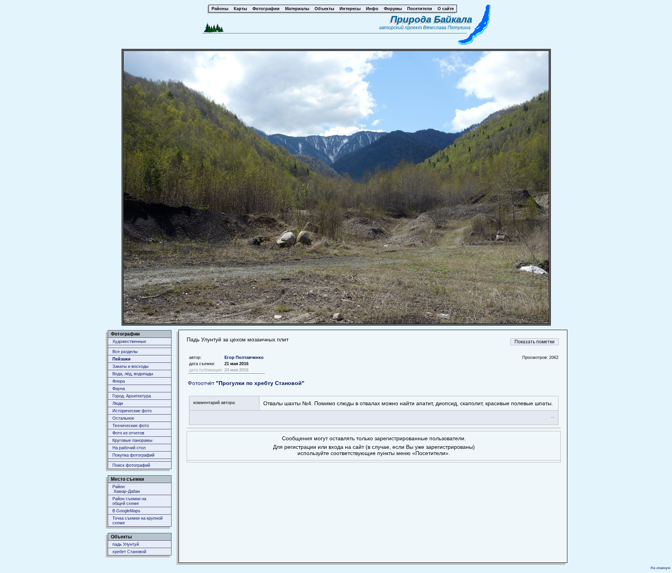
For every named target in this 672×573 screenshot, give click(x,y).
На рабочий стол (128, 447)
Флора (118, 381)
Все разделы (125, 351)
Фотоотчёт (246, 383)
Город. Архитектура (131, 396)
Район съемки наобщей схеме (129, 501)
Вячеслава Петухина (447, 27)
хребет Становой (129, 551)
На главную (660, 568)
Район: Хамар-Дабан (126, 489)
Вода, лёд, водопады (132, 373)
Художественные (129, 341)
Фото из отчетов (128, 433)
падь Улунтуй (125, 544)
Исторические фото (132, 410)
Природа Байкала (431, 19)
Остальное (123, 418)
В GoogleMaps (126, 510)
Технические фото (130, 425)
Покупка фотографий (133, 455)
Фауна (118, 388)
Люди (117, 403)
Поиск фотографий (131, 465)
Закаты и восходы (130, 366)
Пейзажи (121, 359)
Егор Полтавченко (244, 357)
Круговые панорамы (132, 440)
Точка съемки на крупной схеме (137, 520)
